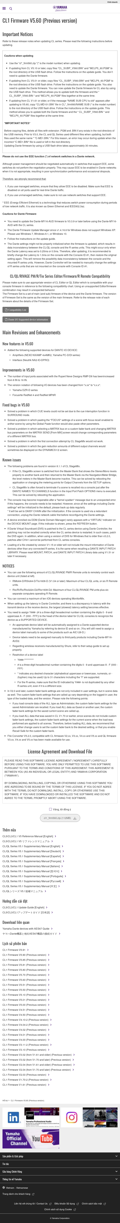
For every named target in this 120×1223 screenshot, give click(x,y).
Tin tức (5, 1164)
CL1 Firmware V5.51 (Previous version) (24, 985)
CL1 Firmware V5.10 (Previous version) (24, 995)
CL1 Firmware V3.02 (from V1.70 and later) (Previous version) (36, 1059)
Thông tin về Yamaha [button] (12, 1179)
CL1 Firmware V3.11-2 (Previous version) (25, 1044)
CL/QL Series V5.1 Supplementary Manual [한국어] (30, 871)
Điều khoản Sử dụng (65, 1203)
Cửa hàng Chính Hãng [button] (12, 1171)
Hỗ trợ (5, 1100)
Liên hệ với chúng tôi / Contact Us (31, 1203)
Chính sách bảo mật (92, 1203)
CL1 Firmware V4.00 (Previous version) (24, 1039)
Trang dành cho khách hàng (16, 1193)
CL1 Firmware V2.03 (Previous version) (24, 1074)
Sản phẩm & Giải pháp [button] (12, 1156)
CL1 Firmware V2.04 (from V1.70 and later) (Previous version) (36, 1069)
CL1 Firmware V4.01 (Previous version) (24, 1034)
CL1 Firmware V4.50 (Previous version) (24, 1015)
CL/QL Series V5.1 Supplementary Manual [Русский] (31, 881)
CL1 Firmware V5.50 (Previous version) (24, 990)
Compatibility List (17, 310)
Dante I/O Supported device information (28, 319)
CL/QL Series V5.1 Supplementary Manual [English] (31, 846)
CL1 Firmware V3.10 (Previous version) (24, 1049)
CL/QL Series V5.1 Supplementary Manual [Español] (31, 856)
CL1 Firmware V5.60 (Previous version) (24, 980)
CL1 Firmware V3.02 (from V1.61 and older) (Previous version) (37, 1054)
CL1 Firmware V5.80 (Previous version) (24, 970)
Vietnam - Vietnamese (17, 1187)
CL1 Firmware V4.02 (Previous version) (24, 1029)
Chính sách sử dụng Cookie (58, 1209)
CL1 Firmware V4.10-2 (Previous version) (25, 1020)
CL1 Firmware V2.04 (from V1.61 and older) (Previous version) (37, 1064)
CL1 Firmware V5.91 (13, 950)
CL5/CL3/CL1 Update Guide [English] (23, 907)
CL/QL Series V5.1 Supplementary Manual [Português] (32, 876)
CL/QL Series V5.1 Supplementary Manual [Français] (31, 861)
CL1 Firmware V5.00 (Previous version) (24, 1005)
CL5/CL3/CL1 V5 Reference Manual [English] (27, 836)
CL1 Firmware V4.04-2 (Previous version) (25, 1025)
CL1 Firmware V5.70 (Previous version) (24, 975)
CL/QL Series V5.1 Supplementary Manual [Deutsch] (31, 851)
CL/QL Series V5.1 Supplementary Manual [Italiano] (31, 866)
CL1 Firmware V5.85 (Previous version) (24, 960)
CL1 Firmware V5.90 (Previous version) (24, 955)
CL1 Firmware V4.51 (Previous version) (24, 1010)
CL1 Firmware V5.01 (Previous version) (24, 1000)
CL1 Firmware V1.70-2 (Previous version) (25, 1079)
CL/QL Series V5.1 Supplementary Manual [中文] (29, 886)
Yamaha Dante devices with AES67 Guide (25, 928)
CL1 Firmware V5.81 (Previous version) (24, 965)
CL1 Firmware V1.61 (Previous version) (24, 1084)
